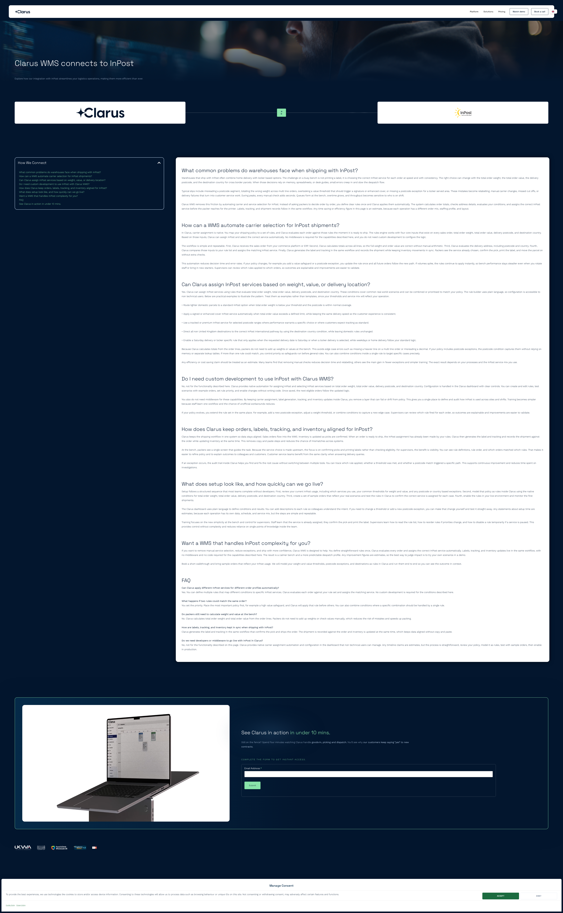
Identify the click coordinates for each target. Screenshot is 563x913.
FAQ (21, 200)
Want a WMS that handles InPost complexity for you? (48, 196)
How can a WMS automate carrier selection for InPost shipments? (55, 176)
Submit (252, 785)
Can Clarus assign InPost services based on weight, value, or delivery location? (62, 180)
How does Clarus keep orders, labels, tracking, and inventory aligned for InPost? (63, 188)
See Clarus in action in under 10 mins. (40, 203)
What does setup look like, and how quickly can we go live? (51, 192)
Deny (538, 896)
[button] (159, 163)
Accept (501, 896)
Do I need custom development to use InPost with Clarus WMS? (54, 184)
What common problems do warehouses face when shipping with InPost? (60, 172)
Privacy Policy (21, 905)
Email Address (253, 768)
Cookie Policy (10, 905)
